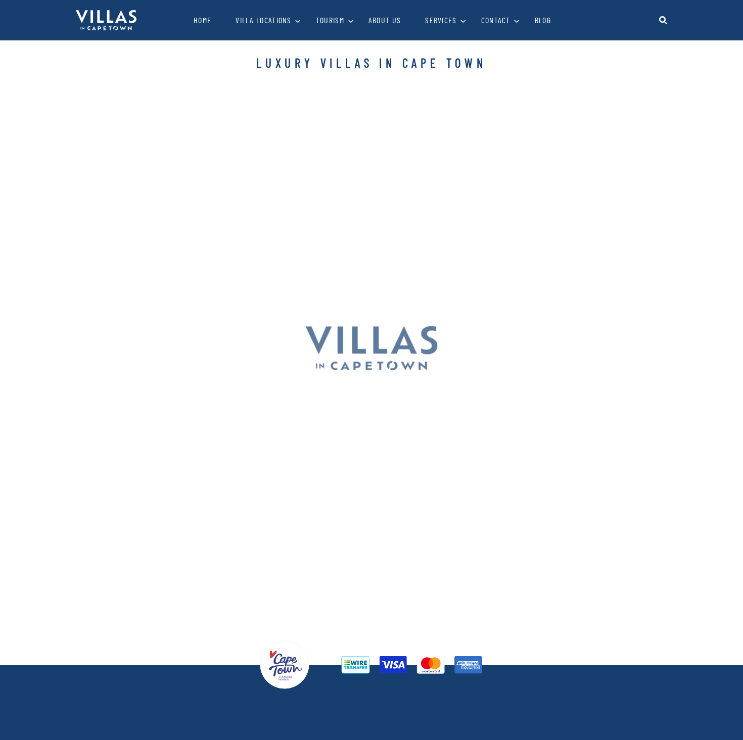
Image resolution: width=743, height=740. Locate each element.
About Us (384, 20)
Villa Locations (264, 20)
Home (202, 20)
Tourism (330, 20)
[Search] (663, 20)
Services (440, 20)
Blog (543, 20)
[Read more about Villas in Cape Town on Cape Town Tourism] (284, 663)
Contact (495, 20)
